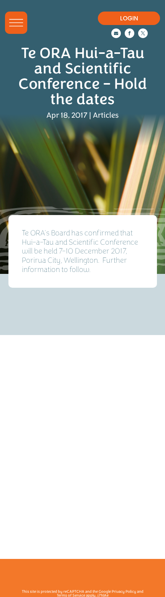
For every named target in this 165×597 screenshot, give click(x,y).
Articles (106, 115)
